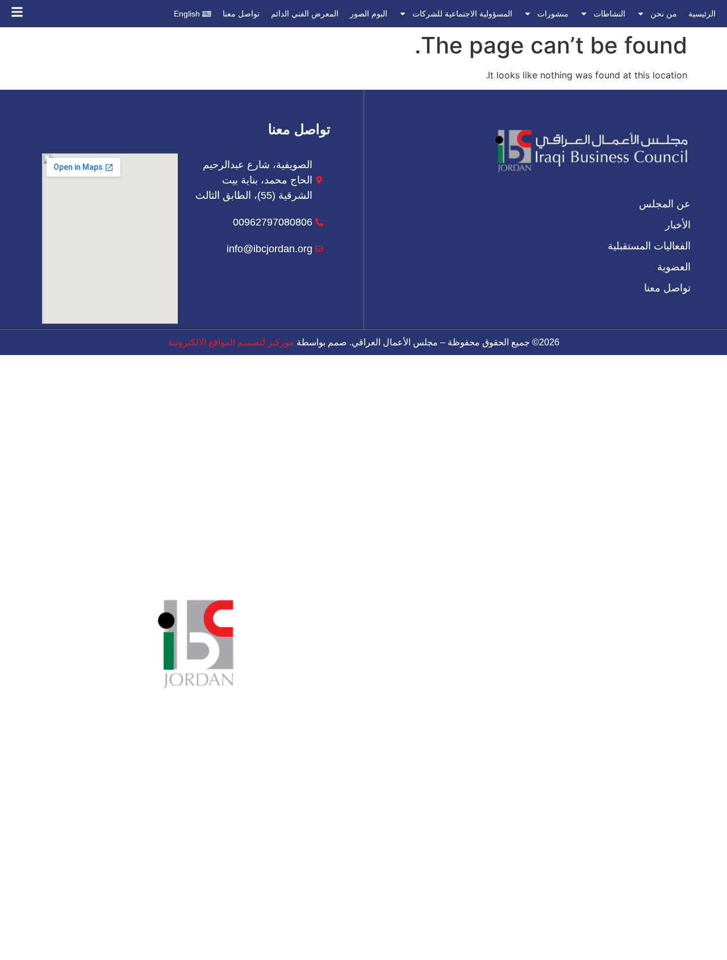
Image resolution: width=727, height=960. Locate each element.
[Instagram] (363, 923)
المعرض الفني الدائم (305, 13)
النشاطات (609, 13)
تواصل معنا (241, 13)
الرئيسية (702, 13)
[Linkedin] (332, 923)
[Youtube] (301, 923)
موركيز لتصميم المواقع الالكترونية (231, 342)
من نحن (663, 13)
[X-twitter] (395, 923)
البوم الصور (368, 13)
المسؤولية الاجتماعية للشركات (462, 13)
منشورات (553, 13)
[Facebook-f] (426, 923)
